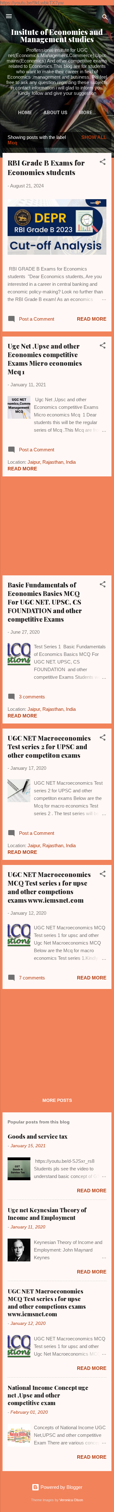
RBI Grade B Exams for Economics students (46, 167)
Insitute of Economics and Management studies (57, 35)
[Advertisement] (57, 525)
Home (25, 112)
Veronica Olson (71, 1500)
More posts (57, 1100)
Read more (91, 319)
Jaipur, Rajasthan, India (52, 462)
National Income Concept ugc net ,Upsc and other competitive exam (48, 1395)
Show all (93, 137)
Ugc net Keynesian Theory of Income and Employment (47, 1213)
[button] (102, 163)
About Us (55, 112)
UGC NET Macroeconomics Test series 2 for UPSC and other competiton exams (49, 746)
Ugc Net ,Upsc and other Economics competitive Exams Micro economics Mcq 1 (45, 359)
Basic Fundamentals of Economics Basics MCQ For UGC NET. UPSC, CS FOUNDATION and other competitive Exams (45, 601)
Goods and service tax (37, 1136)
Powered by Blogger (60, 1487)
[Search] (105, 18)
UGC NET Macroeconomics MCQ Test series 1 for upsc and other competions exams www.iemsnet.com (49, 887)
